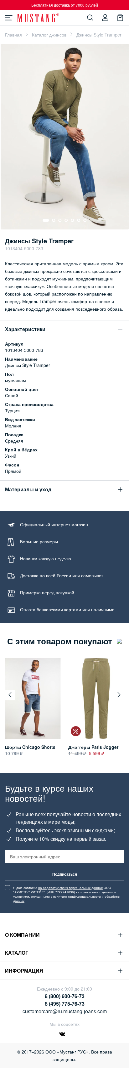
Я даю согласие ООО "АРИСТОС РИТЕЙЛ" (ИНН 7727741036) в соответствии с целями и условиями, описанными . (67, 894)
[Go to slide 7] (84, 220)
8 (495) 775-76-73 (65, 1003)
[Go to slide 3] (59, 220)
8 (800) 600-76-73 (65, 996)
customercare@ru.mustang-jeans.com (65, 1011)
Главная (13, 34)
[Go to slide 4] (66, 220)
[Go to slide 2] (53, 220)
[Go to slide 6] (78, 220)
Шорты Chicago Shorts (30, 747)
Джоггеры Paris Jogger (93, 747)
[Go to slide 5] (72, 220)
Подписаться (64, 874)
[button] (10, 695)
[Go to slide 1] (46, 220)
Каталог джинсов (49, 34)
